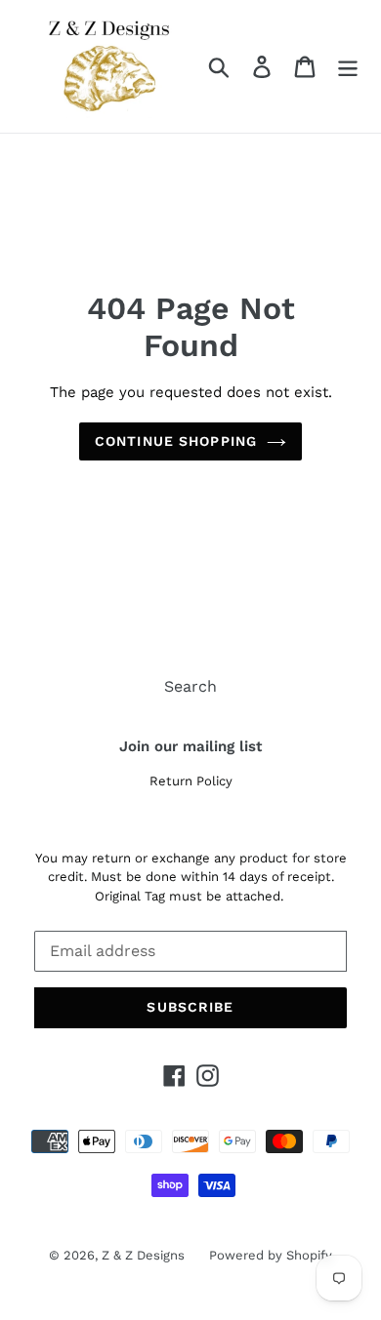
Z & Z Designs (143, 1255)
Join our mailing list (190, 746)
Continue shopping (176, 441)
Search (190, 686)
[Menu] (347, 67)
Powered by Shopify (270, 1255)
